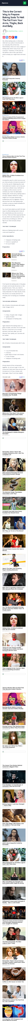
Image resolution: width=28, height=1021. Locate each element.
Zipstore (5, 3)
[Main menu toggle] (24, 3)
